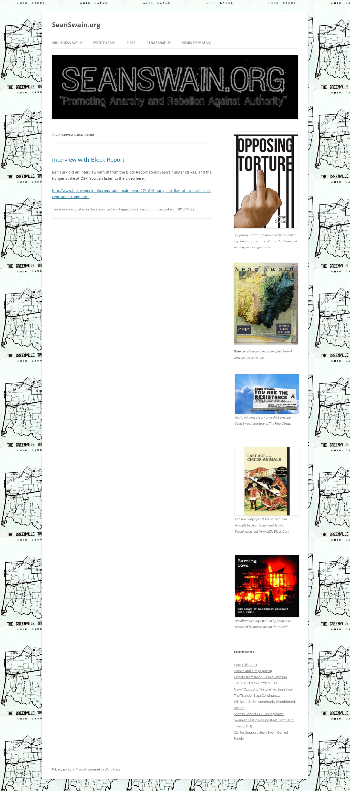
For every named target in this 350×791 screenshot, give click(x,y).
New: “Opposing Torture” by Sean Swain (264, 689)
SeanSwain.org (76, 24)
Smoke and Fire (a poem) (253, 670)
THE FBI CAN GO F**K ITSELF (256, 683)
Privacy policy (61, 769)
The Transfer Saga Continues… (257, 695)
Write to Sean (104, 42)
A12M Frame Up (159, 42)
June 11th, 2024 (245, 664)
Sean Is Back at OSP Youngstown (259, 714)
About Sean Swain (67, 42)
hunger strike (161, 209)
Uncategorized (101, 209)
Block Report (140, 209)
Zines (131, 42)
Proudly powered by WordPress (98, 769)
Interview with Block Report (88, 159)
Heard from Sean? (196, 42)
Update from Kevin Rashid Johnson (260, 677)
